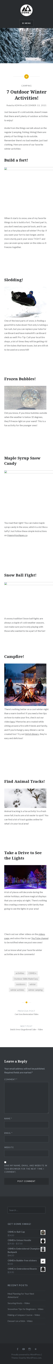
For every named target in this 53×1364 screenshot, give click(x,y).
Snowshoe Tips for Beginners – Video (25, 1309)
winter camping (35, 990)
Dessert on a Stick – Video (20, 1321)
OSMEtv (32, 973)
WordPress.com (34, 1357)
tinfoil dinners (32, 734)
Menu (28, 23)
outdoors (20, 984)
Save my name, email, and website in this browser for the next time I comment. (25, 1168)
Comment (10, 1079)
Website (9, 1147)
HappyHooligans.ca (17, 535)
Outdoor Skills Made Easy (26, 979)
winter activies (17, 990)
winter (33, 984)
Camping (26, 86)
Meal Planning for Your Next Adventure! (21, 1295)
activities (20, 973)
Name (8, 1118)
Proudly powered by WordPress (26, 1354)
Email (8, 1133)
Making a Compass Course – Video (24, 1315)
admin (18, 105)
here (12, 721)
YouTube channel (39, 938)
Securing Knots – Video (19, 1303)
